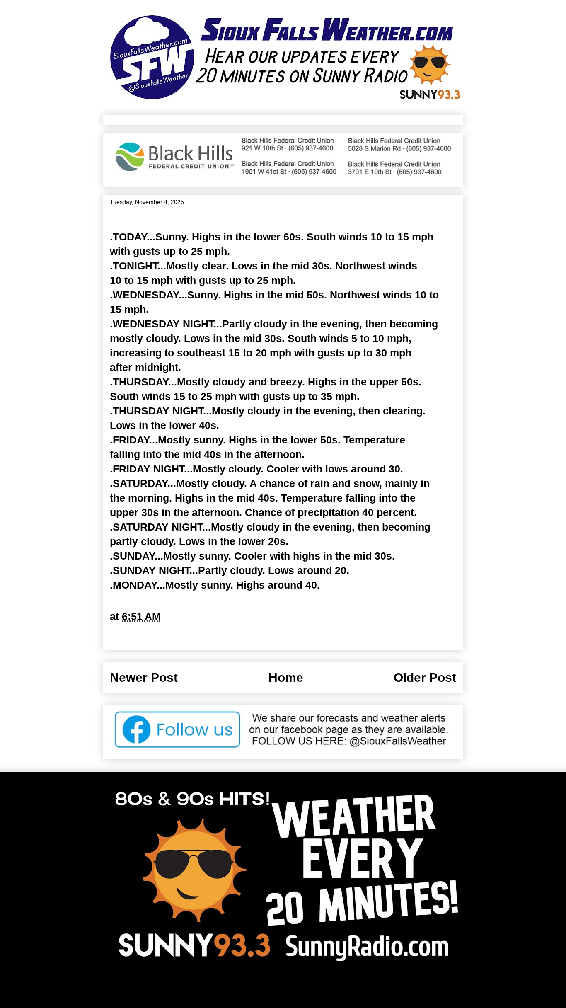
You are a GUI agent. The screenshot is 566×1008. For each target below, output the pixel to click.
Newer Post (144, 677)
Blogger (366, 988)
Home (285, 677)
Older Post (425, 677)
